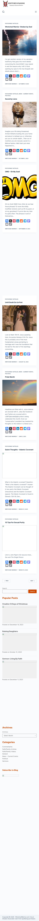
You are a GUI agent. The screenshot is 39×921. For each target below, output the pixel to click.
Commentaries (7, 747)
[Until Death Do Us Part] (19, 318)
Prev (7, 580)
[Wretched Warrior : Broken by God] (19, 42)
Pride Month (10, 377)
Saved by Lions (11, 99)
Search (4, 588)
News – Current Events (10, 756)
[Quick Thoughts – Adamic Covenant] (19, 465)
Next (31, 580)
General (5, 754)
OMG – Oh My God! (12, 172)
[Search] (3, 12)
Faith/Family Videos (9, 751)
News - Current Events (26, 93)
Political (8, 95)
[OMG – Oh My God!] (19, 187)
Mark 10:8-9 (15, 335)
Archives (5, 732)
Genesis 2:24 (20, 337)
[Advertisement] (19, 264)
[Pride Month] (19, 392)
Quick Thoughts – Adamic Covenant (19, 450)
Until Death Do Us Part (13, 302)
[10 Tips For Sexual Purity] (19, 538)
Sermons (5, 761)
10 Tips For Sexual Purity (15, 522)
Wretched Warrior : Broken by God (18, 27)
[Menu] (36, 12)
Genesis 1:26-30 (10, 496)
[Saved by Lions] (19, 114)
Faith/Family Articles (11, 23)
